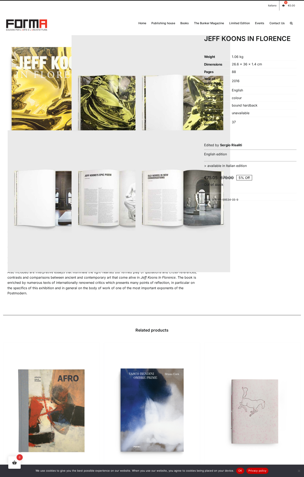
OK (240, 470)
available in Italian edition (227, 166)
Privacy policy (257, 470)
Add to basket (42, 411)
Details (66, 411)
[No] (299, 471)
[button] (291, 23)
